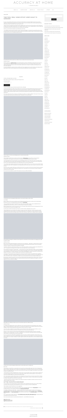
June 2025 (46, 45)
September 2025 (47, 41)
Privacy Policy (40, 9)
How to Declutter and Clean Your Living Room (52, 31)
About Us (16, 9)
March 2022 (46, 99)
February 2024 (46, 66)
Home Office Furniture (48, 119)
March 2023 (46, 81)
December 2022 (46, 85)
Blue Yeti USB (35, 387)
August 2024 (46, 57)
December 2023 (46, 69)
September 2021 (47, 108)
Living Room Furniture (48, 122)
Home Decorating (47, 117)
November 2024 (47, 54)
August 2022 (46, 91)
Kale (36, 414)
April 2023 (46, 79)
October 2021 (46, 106)
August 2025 (46, 42)
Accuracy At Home (33, 2)
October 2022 (46, 88)
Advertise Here (23, 9)
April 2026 (46, 39)
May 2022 (45, 96)
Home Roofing (46, 120)
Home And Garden (47, 116)
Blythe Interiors (25, 158)
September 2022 (47, 90)
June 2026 (46, 38)
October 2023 (46, 72)
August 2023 (46, 75)
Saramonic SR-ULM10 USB (25, 388)
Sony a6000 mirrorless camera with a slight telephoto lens (27, 394)
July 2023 (45, 76)
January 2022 (46, 102)
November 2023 (47, 70)
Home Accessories (47, 114)
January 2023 (46, 84)
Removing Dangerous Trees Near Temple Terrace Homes (53, 27)
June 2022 (46, 94)
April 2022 (46, 97)
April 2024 (46, 63)
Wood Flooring (47, 123)
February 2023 (46, 82)
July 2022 (45, 93)
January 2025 (46, 51)
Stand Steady (25, 202)
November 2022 (47, 87)
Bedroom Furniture (47, 113)
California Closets (13, 62)
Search (54, 19)
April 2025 (46, 48)
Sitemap (48, 9)
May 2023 (45, 78)
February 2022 (46, 100)
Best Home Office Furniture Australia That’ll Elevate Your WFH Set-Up (19, 406)
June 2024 (46, 60)
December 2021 (46, 103)
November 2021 (47, 105)
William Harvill (8, 399)
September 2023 (47, 73)
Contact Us (32, 9)
